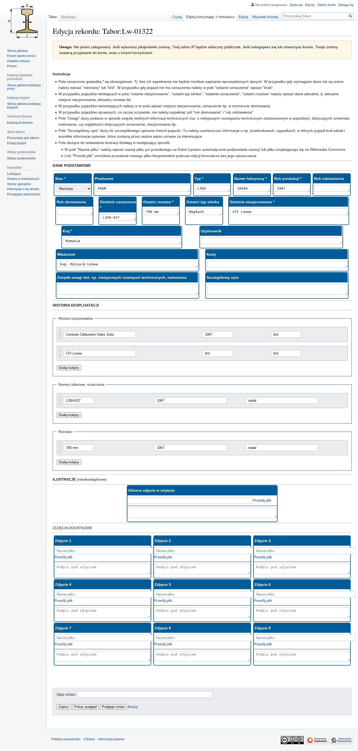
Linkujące (14, 174)
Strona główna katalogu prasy (24, 87)
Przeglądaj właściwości (23, 194)
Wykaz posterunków (21, 158)
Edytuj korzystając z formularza (210, 17)
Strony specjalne (19, 184)
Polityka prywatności (65, 739)
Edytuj (243, 17)
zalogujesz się (263, 47)
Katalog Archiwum (20, 123)
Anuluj (132, 707)
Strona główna (17, 51)
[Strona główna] (23, 21)
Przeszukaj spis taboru (23, 138)
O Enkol (89, 739)
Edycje (310, 5)
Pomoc (12, 66)
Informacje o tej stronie (23, 189)
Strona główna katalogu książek (24, 105)
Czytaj (177, 17)
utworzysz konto (298, 47)
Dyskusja (296, 5)
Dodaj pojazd (16, 143)
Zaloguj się (346, 5)
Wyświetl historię (265, 17)
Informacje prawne (111, 739)
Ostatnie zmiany (18, 61)
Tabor (52, 17)
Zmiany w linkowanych (23, 179)
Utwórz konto (326, 5)
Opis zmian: (66, 694)
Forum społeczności (21, 56)
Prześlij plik (262, 500)
